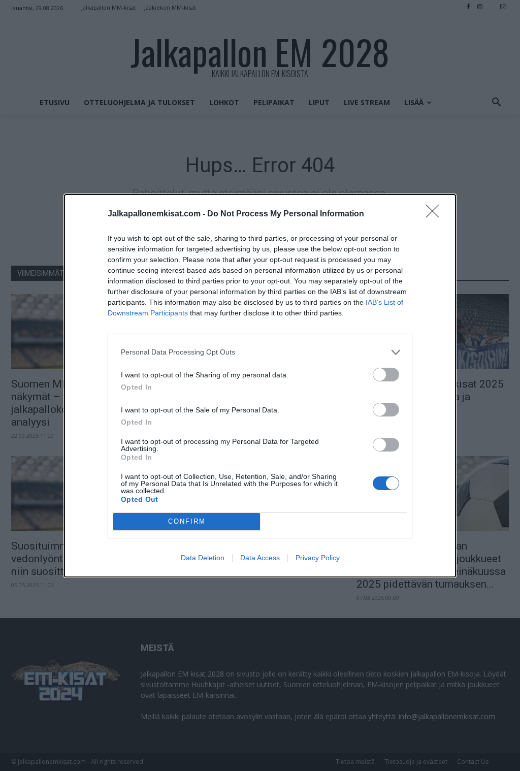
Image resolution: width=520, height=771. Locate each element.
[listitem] (260, 352)
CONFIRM (187, 521)
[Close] (435, 214)
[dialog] (260, 386)
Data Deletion (202, 558)
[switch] (386, 374)
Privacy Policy (318, 558)
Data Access (260, 558)
